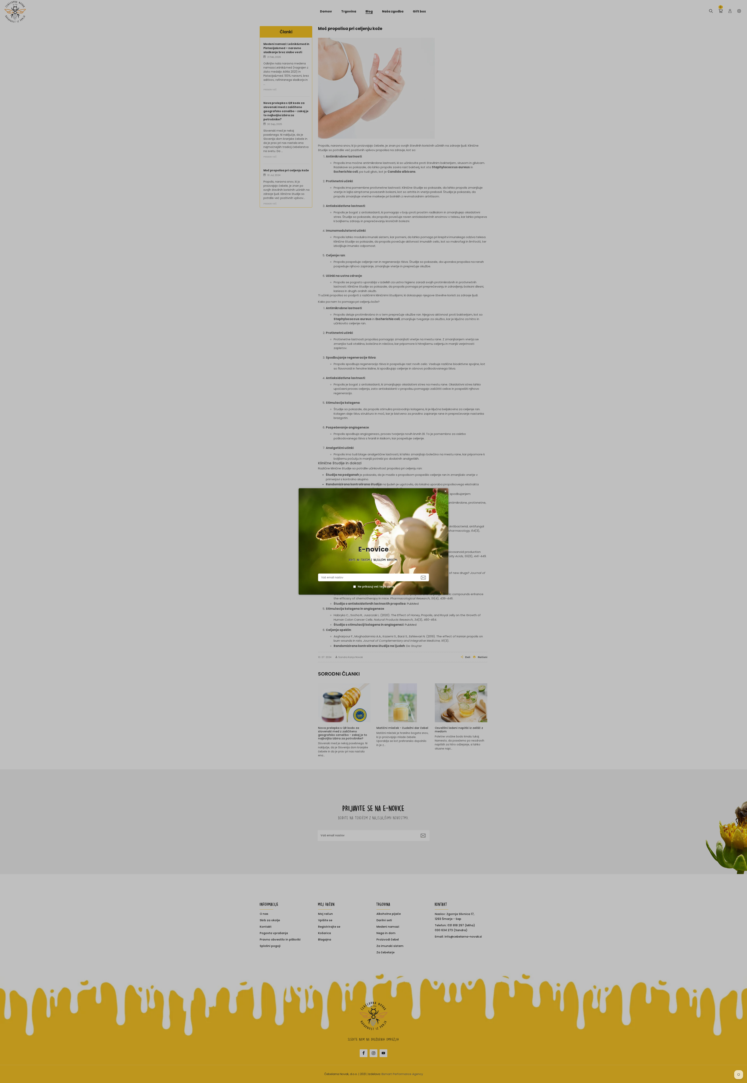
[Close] (445, 491)
